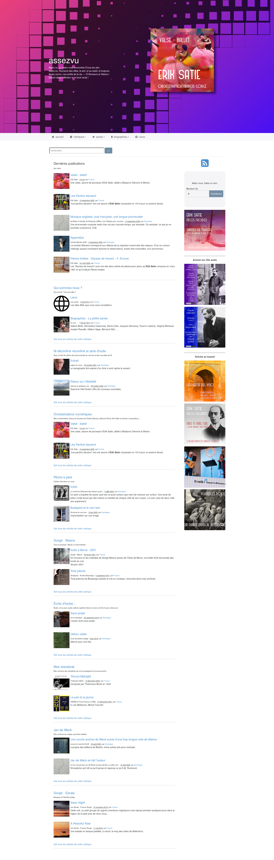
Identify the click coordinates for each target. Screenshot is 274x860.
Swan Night (77, 802)
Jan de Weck (63, 729)
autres (99, 137)
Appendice (77, 237)
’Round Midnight (80, 676)
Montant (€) (192, 188)
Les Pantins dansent (83, 196)
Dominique (148, 221)
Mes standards (64, 666)
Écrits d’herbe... (65, 603)
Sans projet (77, 613)
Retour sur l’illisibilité (83, 381)
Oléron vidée (78, 634)
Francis (91, 179)
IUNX (73, 487)
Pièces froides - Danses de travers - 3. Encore (99, 258)
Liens (141, 137)
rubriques (78, 137)
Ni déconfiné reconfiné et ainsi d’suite (80, 351)
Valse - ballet (78, 175)
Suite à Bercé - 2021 (83, 550)
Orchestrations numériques (73, 414)
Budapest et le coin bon (85, 507)
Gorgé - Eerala (64, 792)
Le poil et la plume (82, 697)
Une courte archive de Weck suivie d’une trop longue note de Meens (113, 739)
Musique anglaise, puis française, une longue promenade (106, 216)
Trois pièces (77, 571)
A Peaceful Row (80, 823)
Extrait (74, 360)
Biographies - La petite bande (89, 318)
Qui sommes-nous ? (68, 287)
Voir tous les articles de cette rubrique (72, 339)
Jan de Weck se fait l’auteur (87, 760)
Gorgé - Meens (64, 540)
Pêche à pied (63, 477)
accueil (59, 137)
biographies (120, 137)
